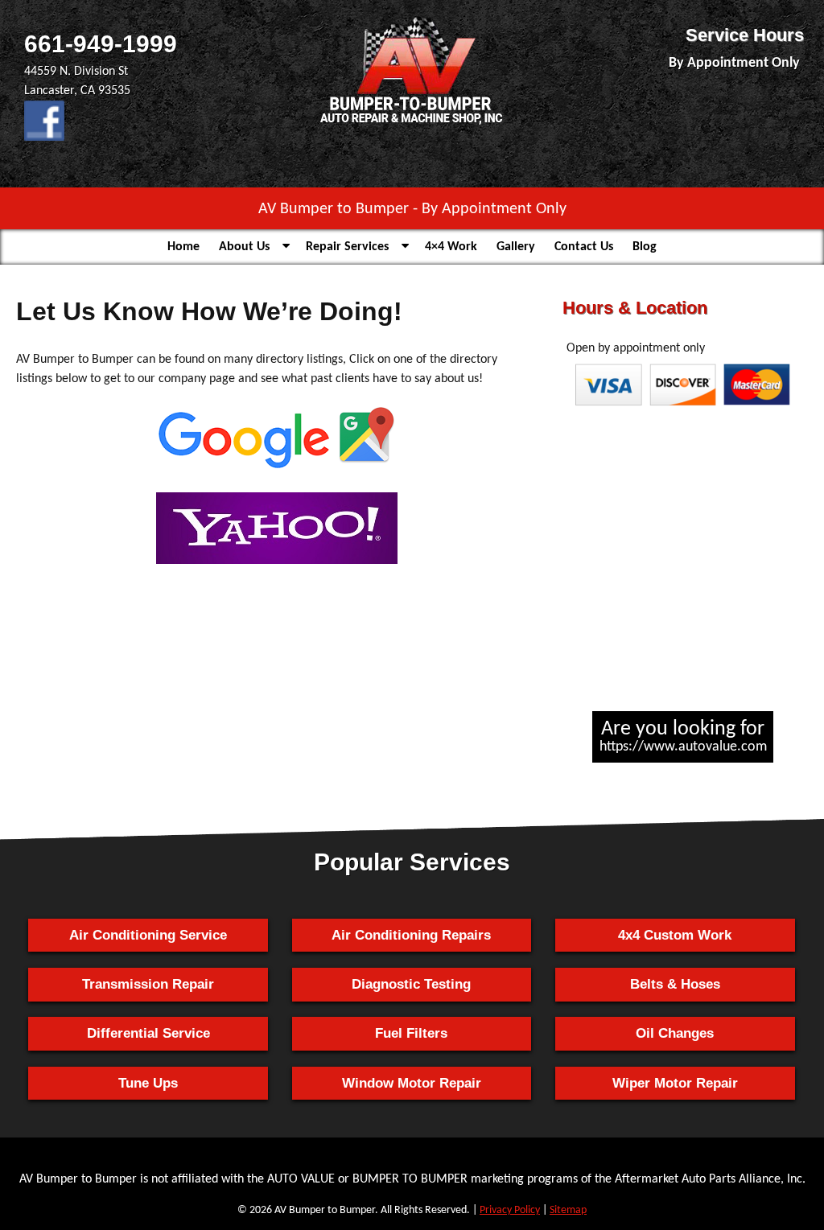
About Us (244, 247)
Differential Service (148, 1033)
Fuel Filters (411, 1033)
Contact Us (583, 247)
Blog (644, 247)
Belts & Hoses (675, 984)
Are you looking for (683, 736)
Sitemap (568, 1210)
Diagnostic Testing (411, 984)
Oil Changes (675, 1033)
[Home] (412, 124)
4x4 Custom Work (674, 935)
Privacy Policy (510, 1210)
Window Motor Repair (411, 1083)
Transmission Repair (148, 984)
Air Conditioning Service (148, 935)
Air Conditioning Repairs (411, 935)
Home (183, 247)
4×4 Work (451, 247)
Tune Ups (148, 1083)
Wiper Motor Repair (675, 1083)
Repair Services (347, 247)
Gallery (515, 247)
